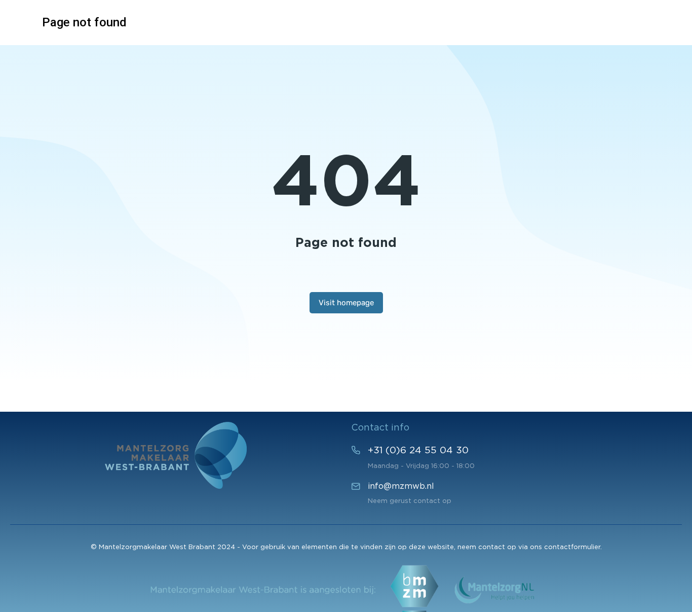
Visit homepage (346, 302)
